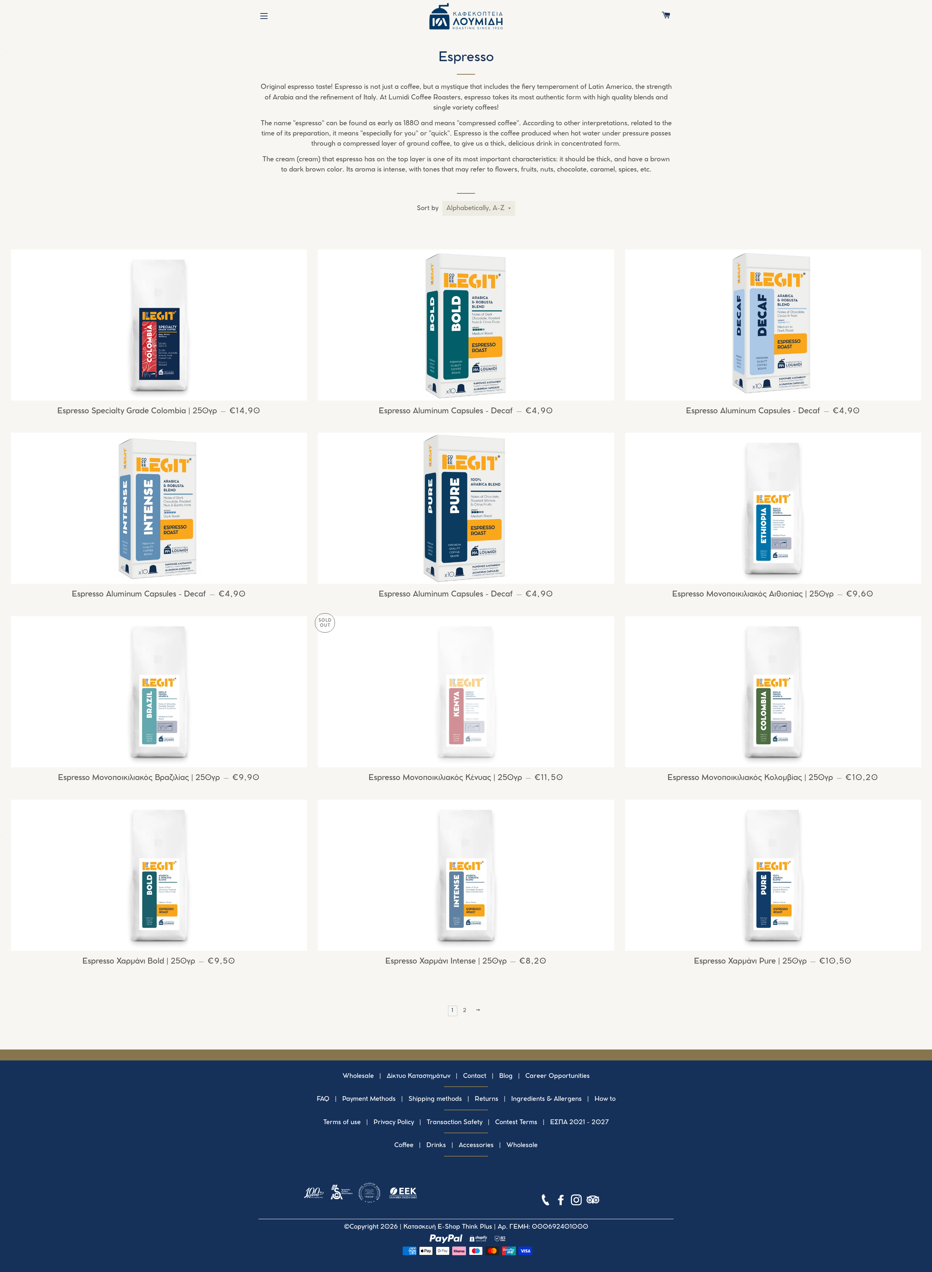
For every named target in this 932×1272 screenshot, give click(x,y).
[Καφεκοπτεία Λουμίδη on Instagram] (577, 1201)
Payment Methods (369, 1099)
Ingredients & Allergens (546, 1099)
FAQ (323, 1099)
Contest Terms (516, 1122)
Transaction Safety (454, 1122)
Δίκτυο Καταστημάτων (418, 1076)
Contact (474, 1076)
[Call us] (546, 1201)
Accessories (476, 1145)
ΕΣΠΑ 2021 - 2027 (579, 1122)
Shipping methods (435, 1099)
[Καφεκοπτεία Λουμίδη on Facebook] (562, 1201)
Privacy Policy (394, 1122)
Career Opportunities (557, 1076)
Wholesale (358, 1076)
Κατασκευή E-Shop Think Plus (447, 1227)
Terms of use (342, 1122)
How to (605, 1099)
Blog (506, 1076)
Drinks (436, 1145)
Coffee (404, 1145)
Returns (486, 1099)
